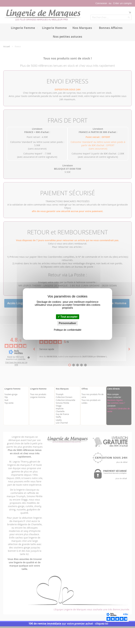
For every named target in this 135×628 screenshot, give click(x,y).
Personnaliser (67, 323)
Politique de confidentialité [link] (67, 329)
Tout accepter (69, 316)
